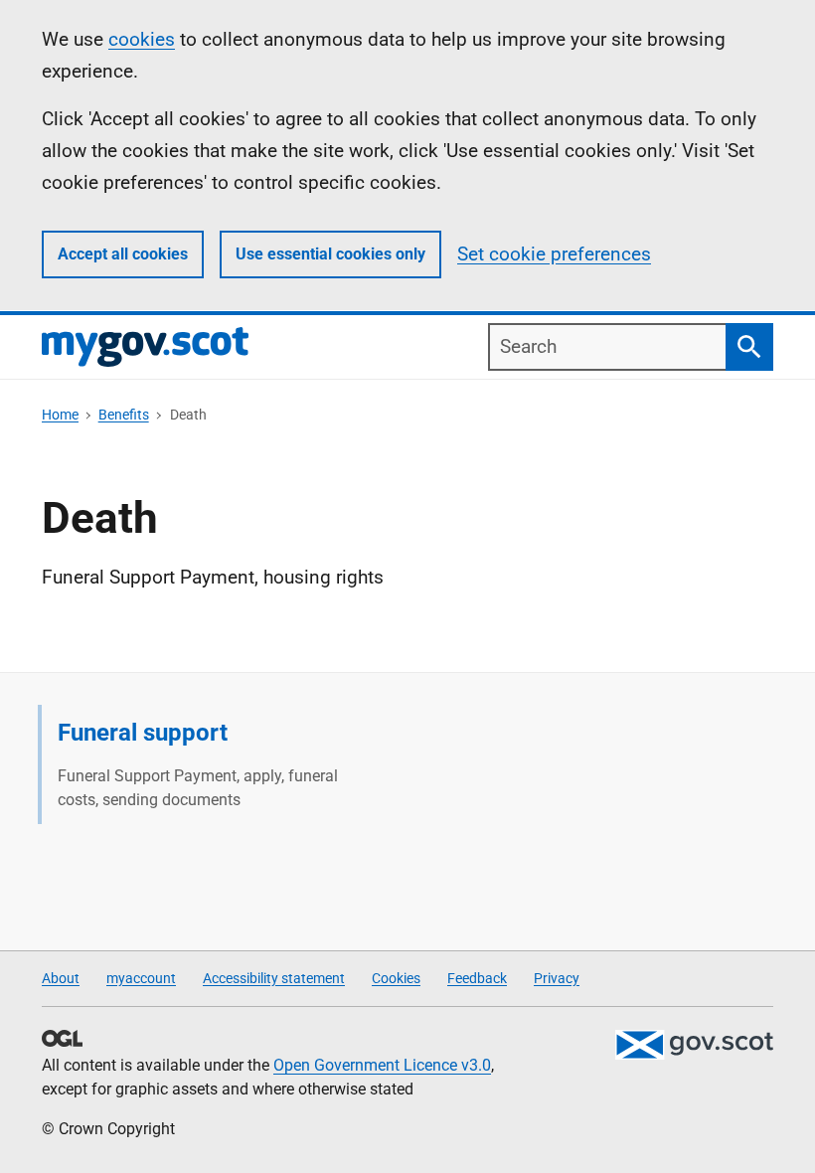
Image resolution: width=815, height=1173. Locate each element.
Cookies (396, 978)
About (61, 978)
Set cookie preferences (554, 254)
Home (60, 414)
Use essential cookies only (330, 254)
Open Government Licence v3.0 (382, 1065)
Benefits (123, 414)
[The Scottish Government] (693, 1045)
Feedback (477, 978)
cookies (141, 39)
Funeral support (143, 733)
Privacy (556, 978)
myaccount (141, 978)
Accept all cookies (123, 254)
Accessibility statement (274, 978)
